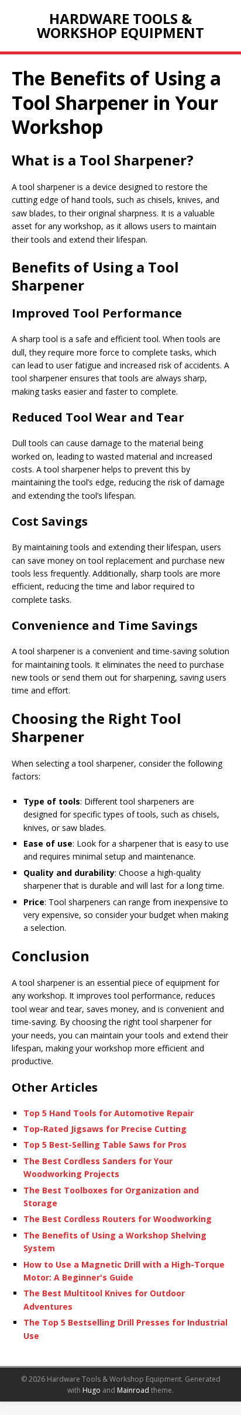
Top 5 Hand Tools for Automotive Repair (108, 1113)
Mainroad (133, 1390)
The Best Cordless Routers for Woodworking (117, 1218)
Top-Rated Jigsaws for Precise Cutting (105, 1128)
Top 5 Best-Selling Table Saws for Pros (105, 1144)
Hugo (91, 1390)
